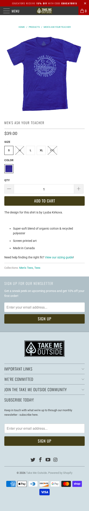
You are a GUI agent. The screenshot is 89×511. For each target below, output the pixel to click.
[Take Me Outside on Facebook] (40, 460)
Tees (37, 267)
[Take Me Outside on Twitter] (33, 460)
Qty (7, 180)
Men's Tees (26, 267)
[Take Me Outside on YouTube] (48, 460)
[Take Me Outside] (44, 10)
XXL (52, 150)
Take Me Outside (36, 472)
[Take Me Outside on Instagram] (55, 460)
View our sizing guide (59, 257)
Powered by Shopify (60, 472)
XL (41, 150)
